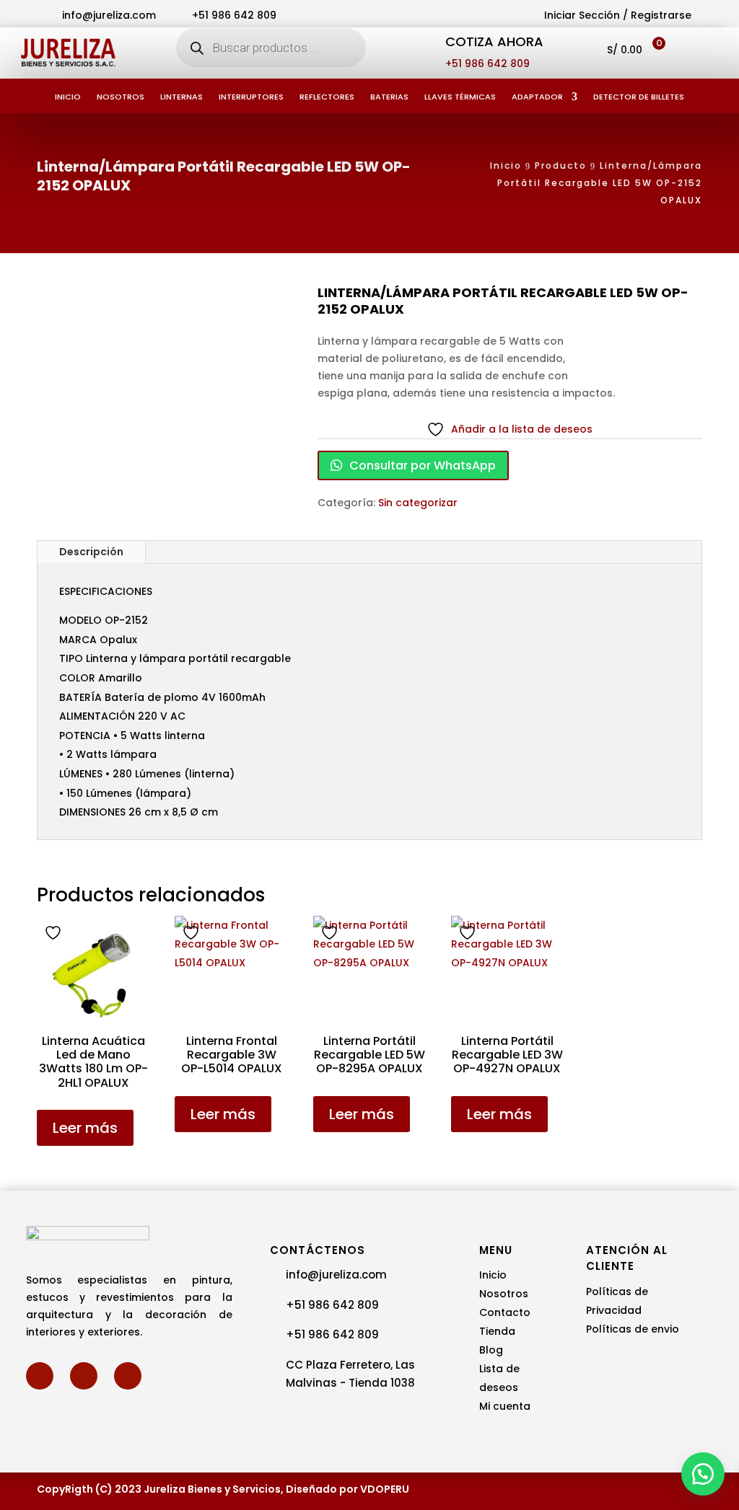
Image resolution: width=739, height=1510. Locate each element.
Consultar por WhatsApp (421, 465)
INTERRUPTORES (251, 97)
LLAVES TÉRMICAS (460, 97)
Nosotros (120, 97)
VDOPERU (384, 1489)
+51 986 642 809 (487, 63)
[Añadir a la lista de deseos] (55, 932)
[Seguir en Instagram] (83, 1376)
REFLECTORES (326, 97)
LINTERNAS (181, 97)
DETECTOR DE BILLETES (638, 97)
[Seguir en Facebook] (39, 1376)
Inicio (68, 97)
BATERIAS (389, 97)
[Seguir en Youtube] (127, 1376)
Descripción (91, 551)
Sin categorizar (418, 502)
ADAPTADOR (537, 97)
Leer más (85, 1128)
